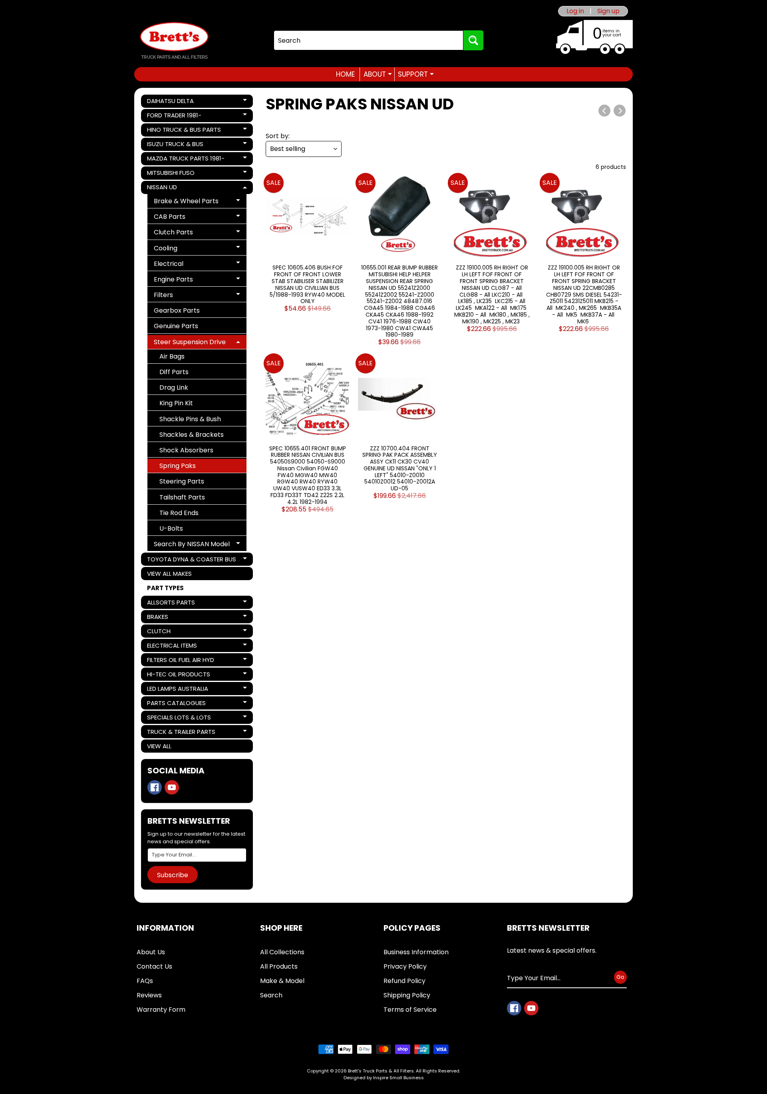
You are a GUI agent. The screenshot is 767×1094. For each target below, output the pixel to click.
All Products (279, 966)
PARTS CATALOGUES (176, 704)
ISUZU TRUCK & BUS (175, 145)
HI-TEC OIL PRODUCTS (178, 675)
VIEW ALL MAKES (169, 573)
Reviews (149, 995)
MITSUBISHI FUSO (174, 174)
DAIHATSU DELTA (174, 102)
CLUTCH (174, 632)
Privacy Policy (405, 966)
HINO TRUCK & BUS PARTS (184, 131)
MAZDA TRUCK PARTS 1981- (186, 159)
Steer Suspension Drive (189, 343)
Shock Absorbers (186, 450)
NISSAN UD (174, 188)
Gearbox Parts (177, 310)
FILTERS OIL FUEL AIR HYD (180, 661)
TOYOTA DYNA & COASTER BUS (191, 560)
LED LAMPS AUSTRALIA (177, 689)
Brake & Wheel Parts (186, 202)
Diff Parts (174, 372)
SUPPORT (416, 74)
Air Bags (172, 356)
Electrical (183, 265)
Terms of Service (410, 1009)
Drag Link (173, 387)
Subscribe (172, 875)
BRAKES (174, 617)
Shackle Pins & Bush (190, 419)
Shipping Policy (407, 995)
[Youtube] (172, 787)
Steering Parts (181, 481)
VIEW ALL (159, 746)
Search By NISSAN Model (191, 545)
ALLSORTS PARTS (174, 603)
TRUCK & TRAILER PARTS (181, 732)
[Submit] (473, 40)
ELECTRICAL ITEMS (174, 646)
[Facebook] (154, 787)
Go (620, 977)
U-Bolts (171, 528)
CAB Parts (183, 218)
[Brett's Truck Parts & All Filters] (174, 40)
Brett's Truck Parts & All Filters (381, 1071)
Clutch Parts (183, 233)
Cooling (183, 249)
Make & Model (282, 980)
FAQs (145, 980)
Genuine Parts (176, 326)
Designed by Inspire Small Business (384, 1077)
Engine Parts (183, 280)
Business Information (416, 952)
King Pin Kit (176, 403)
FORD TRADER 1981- (174, 116)
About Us (151, 952)
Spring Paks (177, 465)
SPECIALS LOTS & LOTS (179, 718)
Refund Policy (404, 980)
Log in (575, 11)
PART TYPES (165, 588)
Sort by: (278, 136)
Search (271, 995)
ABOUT (378, 74)
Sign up (608, 11)
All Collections (282, 952)
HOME (345, 74)
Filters (183, 296)
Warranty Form (161, 1009)
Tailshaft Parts (182, 497)
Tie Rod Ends (179, 512)
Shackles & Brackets (191, 434)
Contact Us (154, 966)
